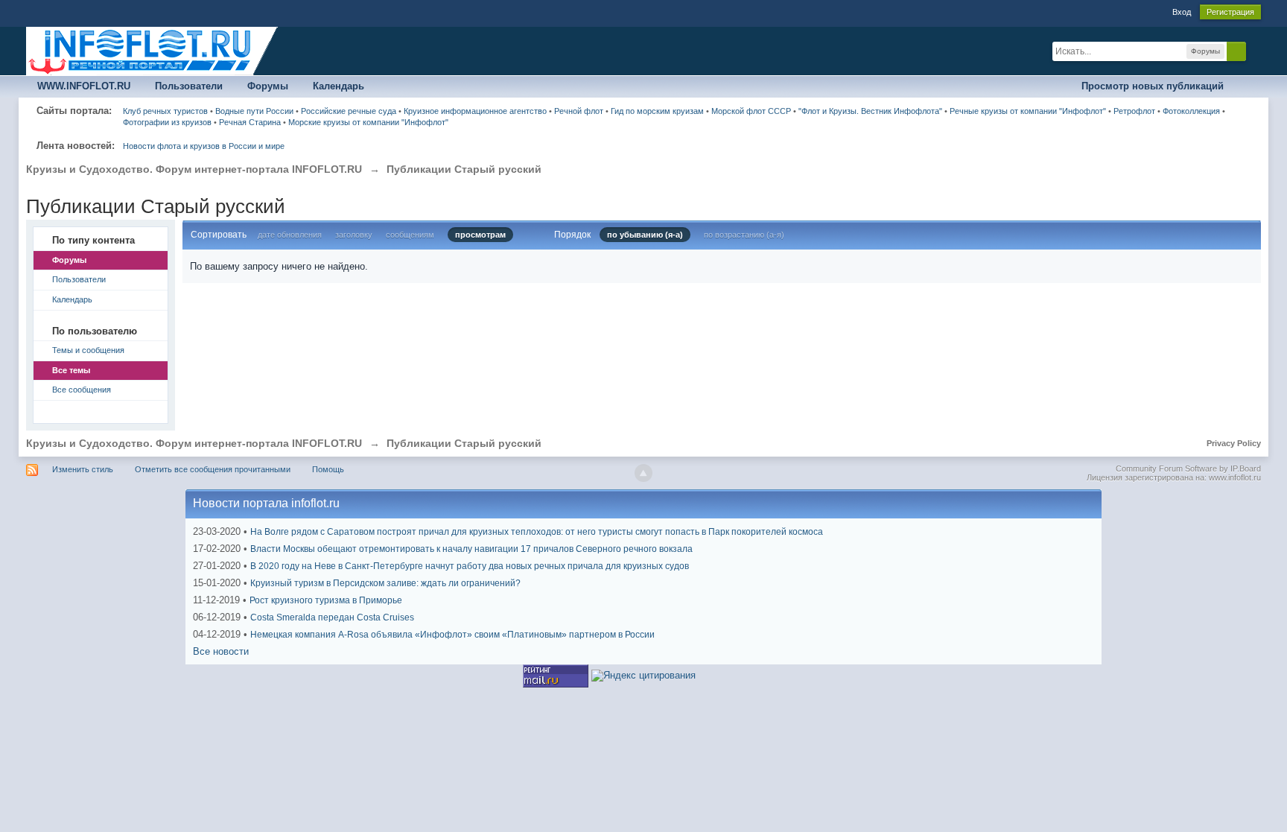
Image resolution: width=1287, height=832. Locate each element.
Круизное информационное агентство (475, 111)
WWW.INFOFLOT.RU (83, 86)
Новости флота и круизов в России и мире (204, 146)
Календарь (338, 86)
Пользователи (189, 86)
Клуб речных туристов (165, 111)
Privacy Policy (1234, 443)
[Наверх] (643, 473)
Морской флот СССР (751, 111)
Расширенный (1255, 51)
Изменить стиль (82, 469)
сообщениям (410, 234)
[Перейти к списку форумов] (152, 50)
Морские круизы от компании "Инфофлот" (368, 122)
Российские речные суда (348, 111)
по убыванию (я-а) (645, 234)
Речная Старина (250, 122)
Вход (1181, 11)
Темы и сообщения (88, 350)
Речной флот (578, 111)
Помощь (328, 469)
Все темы (71, 370)
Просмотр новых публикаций (1152, 86)
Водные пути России (254, 111)
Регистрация (1230, 11)
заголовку (353, 234)
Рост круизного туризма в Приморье (326, 600)
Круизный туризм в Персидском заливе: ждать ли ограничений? (385, 583)
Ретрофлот (1134, 111)
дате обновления (290, 234)
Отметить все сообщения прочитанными (212, 469)
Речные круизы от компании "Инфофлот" (1028, 111)
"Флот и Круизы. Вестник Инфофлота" (870, 111)
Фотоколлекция (1191, 111)
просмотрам (480, 234)
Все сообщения (81, 389)
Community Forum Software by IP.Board (1188, 468)
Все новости (221, 651)
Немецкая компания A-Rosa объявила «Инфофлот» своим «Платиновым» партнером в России (452, 634)
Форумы (267, 86)
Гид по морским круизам (657, 111)
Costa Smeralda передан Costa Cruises (332, 617)
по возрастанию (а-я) (744, 234)
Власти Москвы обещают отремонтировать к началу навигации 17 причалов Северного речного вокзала (471, 549)
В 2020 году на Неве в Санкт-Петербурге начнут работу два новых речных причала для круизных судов (469, 566)
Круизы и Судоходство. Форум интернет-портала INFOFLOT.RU (194, 443)
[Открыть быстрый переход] (1248, 87)
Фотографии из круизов (167, 122)
